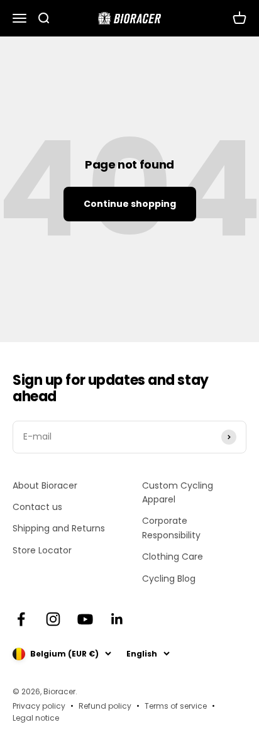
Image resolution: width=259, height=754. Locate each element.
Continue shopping (130, 203)
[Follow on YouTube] (85, 619)
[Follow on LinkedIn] (117, 619)
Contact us (37, 507)
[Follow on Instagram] (53, 619)
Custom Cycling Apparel (177, 492)
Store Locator (42, 550)
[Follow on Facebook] (21, 619)
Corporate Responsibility (171, 527)
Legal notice (36, 717)
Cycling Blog (169, 578)
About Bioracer (45, 485)
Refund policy (105, 706)
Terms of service (176, 706)
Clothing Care (172, 556)
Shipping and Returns (59, 528)
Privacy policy (39, 706)
